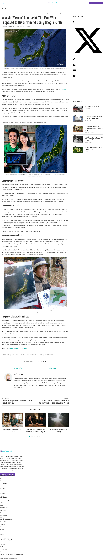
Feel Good (2, 524)
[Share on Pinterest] (74, 60)
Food (1, 502)
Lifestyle (2, 491)
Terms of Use (3, 551)
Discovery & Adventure (61, 8)
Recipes (2, 512)
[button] (3, 424)
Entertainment (3, 483)
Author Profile (18, 368)
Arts (1, 478)
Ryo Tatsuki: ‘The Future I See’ (92, 106)
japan (22, 354)
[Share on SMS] (74, 77)
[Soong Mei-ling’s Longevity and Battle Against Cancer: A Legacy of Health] (78, 129)
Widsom (2, 496)
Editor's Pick (3, 521)
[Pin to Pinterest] (43, 361)
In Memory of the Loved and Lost (12, 429)
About (1, 546)
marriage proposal (31, 354)
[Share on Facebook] (73, 22)
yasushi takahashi (49, 354)
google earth (6, 354)
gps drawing (15, 354)
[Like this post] (38, 361)
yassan (40, 354)
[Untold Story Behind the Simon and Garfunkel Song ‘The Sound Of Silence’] (78, 139)
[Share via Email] (45, 361)
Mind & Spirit (3, 510)
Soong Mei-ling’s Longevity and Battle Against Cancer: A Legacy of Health (93, 128)
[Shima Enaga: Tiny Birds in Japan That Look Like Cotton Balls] (78, 119)
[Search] (5, 8)
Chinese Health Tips (5, 500)
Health (1, 505)
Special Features (86, 8)
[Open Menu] (2, 8)
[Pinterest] (6, 3)
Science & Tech (75, 8)
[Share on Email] (74, 71)
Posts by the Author (52, 368)
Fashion (2, 485)
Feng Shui (2, 488)
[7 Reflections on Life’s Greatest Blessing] (58, 420)
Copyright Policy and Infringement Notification (11, 554)
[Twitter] (4, 3)
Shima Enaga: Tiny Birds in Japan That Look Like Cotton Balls (93, 117)
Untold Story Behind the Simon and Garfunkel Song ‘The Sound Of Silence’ (93, 139)
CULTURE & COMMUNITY (7, 475)
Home (3, 13)
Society (2, 534)
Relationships (19, 13)
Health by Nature (4, 507)
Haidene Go (11, 26)
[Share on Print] (74, 66)
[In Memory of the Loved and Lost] (12, 420)
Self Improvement (4, 517)
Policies (3, 544)
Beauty (1, 480)
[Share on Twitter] (41, 361)
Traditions (2, 493)
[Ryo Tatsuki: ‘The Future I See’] (78, 109)
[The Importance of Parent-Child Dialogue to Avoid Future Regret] (35, 420)
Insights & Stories (47, 8)
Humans (2, 529)
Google (64, 89)
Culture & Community (23, 8)
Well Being (35, 8)
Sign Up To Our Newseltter (96, 3)
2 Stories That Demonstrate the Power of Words (93, 148)
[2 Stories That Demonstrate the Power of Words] (78, 150)
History (2, 526)
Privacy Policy (3, 549)
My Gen (2, 532)
